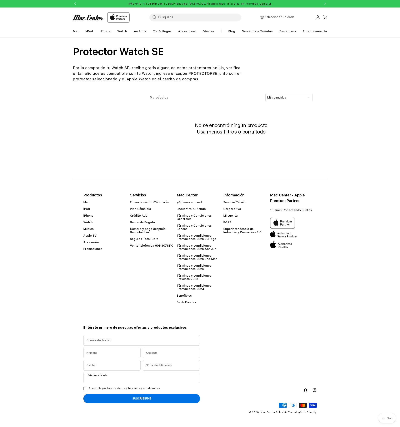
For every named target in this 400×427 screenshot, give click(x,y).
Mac (86, 202)
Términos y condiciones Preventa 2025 (194, 277)
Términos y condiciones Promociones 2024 (194, 287)
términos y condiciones (144, 388)
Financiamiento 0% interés (149, 202)
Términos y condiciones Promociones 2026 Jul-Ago (196, 237)
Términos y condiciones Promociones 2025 (194, 267)
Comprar (265, 3)
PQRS (227, 222)
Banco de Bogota (142, 222)
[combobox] (195, 17)
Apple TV (90, 235)
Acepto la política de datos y (124, 388)
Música (88, 229)
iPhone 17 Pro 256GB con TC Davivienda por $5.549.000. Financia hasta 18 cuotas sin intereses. (200, 3)
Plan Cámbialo (140, 209)
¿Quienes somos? (189, 202)
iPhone (88, 215)
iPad (86, 209)
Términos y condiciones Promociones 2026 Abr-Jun (196, 247)
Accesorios (91, 242)
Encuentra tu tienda (191, 209)
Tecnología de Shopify (302, 412)
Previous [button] (75, 4)
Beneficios (184, 295)
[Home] (88, 17)
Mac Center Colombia (273, 412)
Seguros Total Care (144, 239)
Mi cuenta (230, 215)
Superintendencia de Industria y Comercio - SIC (242, 230)
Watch (88, 222)
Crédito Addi (139, 215)
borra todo (254, 132)
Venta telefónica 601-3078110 (151, 245)
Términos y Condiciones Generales (194, 217)
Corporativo (232, 209)
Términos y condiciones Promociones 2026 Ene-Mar (197, 257)
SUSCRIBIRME (141, 398)
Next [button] (325, 4)
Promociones (92, 249)
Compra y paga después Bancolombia (147, 230)
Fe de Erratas (186, 302)
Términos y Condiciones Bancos (194, 227)
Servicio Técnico (235, 202)
